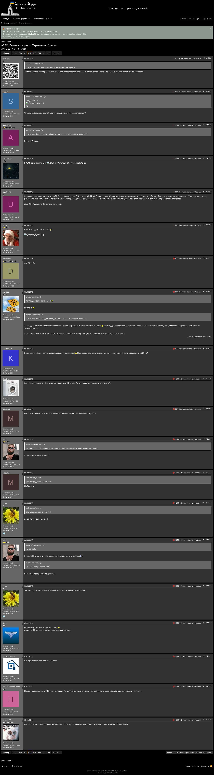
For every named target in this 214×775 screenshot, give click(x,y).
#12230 (208, 378)
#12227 (208, 258)
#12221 (208, 58)
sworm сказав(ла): (33, 130)
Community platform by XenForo (107, 771)
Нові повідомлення (8, 23)
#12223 (208, 125)
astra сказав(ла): (32, 297)
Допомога (205, 766)
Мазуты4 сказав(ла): (34, 444)
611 (25, 53)
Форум (6, 19)
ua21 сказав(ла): (32, 478)
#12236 (208, 586)
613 (34, 53)
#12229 (208, 348)
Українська (17, 766)
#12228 (208, 291)
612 (29, 53)
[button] (29, 18)
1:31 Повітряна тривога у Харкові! (128, 8)
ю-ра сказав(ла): (32, 563)
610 (20, 53)
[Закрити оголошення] (210, 28)
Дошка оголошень (41, 19)
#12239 (208, 686)
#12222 (208, 91)
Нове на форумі (20, 19)
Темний (6, 766)
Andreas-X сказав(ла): (34, 97)
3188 (48, 53)
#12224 (208, 158)
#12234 (208, 503)
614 (39, 53)
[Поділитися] (203, 58)
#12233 (208, 472)
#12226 (208, 225)
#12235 (208, 540)
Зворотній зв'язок (192, 766)
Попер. (7, 53)
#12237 (208, 623)
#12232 (208, 439)
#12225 (208, 191)
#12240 (208, 720)
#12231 (208, 409)
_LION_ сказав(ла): (33, 63)
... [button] (16, 53)
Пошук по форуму (25, 23)
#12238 (208, 656)
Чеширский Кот (9, 49)
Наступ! (56, 53)
